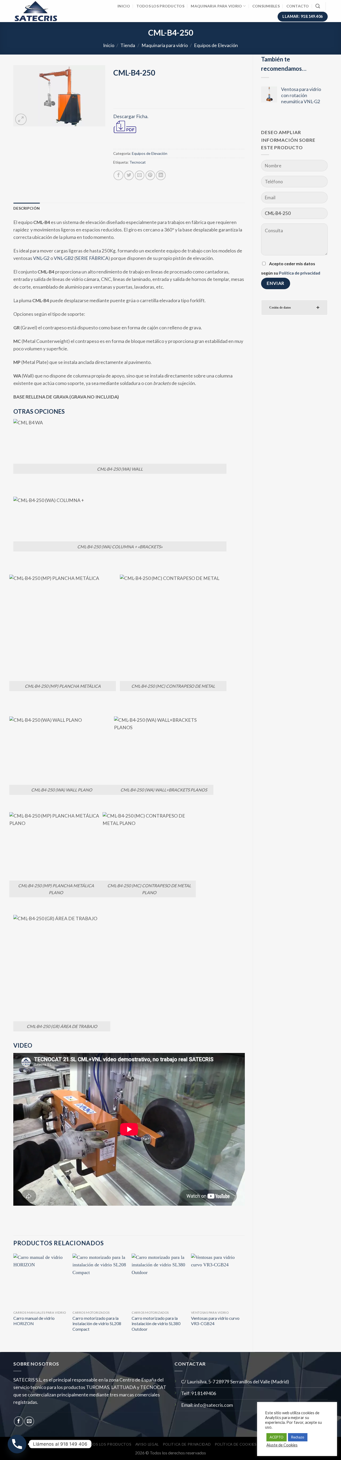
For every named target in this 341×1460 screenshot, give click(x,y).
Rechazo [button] (297, 1437)
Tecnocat (137, 162)
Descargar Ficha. (130, 116)
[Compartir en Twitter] (129, 175)
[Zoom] (21, 119)
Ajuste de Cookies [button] (282, 1445)
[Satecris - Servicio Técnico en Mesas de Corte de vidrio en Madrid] (39, 11)
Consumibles (266, 6)
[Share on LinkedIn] (160, 175)
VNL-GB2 (64, 258)
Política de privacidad (299, 272)
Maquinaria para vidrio (216, 6)
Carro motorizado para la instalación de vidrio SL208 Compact (96, 1324)
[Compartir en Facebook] (118, 175)
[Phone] (17, 1444)
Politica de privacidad (187, 1444)
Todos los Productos (160, 6)
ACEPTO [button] (276, 1437)
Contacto (297, 6)
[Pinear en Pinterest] (150, 175)
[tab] (294, 307)
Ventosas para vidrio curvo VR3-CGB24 (215, 1321)
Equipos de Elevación (216, 45)
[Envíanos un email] (29, 1421)
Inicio (123, 6)
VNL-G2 (41, 258)
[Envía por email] (139, 175)
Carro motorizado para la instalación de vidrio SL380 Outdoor (156, 1324)
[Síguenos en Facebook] (18, 1421)
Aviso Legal (147, 1444)
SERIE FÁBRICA (92, 258)
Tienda (127, 45)
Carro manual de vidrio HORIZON (34, 1321)
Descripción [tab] (26, 208)
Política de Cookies (236, 1444)
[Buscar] (317, 6)
